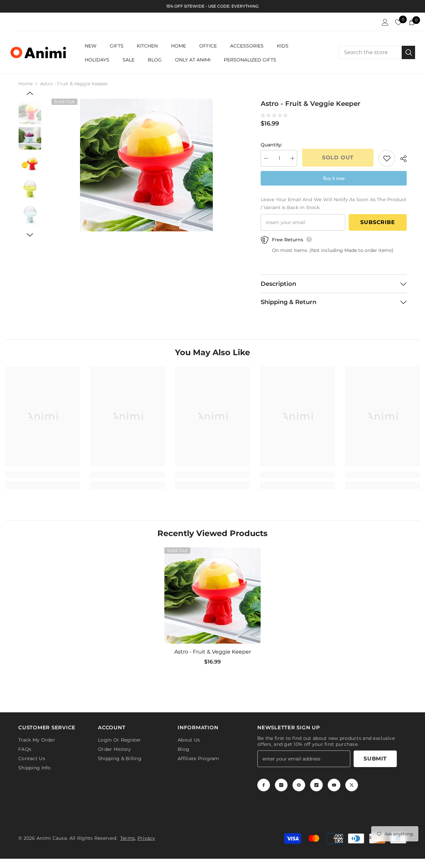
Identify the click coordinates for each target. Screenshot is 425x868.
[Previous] (30, 93)
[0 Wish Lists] (398, 22)
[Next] (30, 235)
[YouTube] (334, 786)
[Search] (377, 52)
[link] (42, 474)
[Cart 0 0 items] (411, 22)
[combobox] (370, 52)
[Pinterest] (299, 786)
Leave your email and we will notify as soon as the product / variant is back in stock (333, 203)
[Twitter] (351, 786)
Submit (375, 760)
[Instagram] (281, 786)
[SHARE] (401, 159)
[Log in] (385, 22)
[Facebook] (263, 786)
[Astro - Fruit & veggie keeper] (212, 595)
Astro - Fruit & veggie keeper (212, 652)
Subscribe (377, 222)
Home (25, 84)
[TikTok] (316, 786)
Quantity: (271, 145)
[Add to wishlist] (387, 158)
